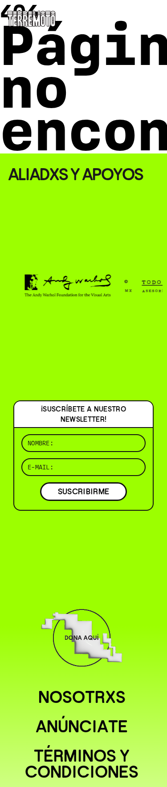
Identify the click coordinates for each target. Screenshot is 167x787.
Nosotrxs (82, 697)
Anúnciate (82, 726)
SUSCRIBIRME (84, 491)
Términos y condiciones (81, 764)
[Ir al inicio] (31, 17)
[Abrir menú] (153, 18)
